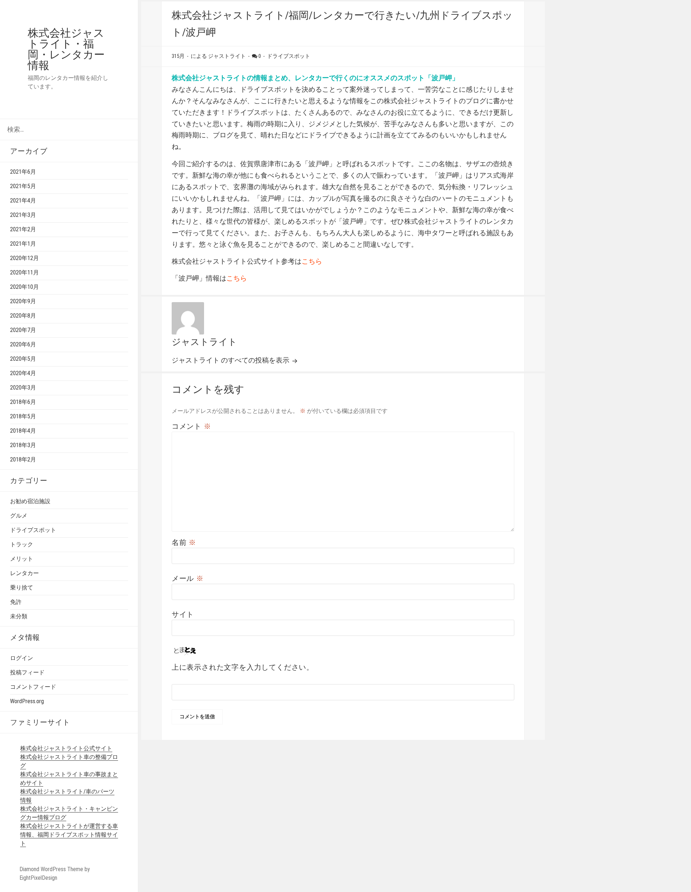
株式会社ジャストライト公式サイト (66, 748)
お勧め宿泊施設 (30, 501)
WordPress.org (27, 701)
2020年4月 (23, 373)
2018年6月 (23, 402)
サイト (183, 614)
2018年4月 (23, 430)
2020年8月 (23, 315)
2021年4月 (23, 200)
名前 (184, 542)
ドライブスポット (33, 530)
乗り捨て (21, 587)
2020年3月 (23, 387)
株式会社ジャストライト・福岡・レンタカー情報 (66, 49)
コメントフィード (33, 686)
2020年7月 (23, 330)
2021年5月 (23, 186)
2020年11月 (24, 272)
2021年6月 (23, 171)
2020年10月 (24, 286)
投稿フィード (27, 672)
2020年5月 (23, 358)
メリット (21, 558)
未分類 (18, 616)
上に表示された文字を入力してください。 (243, 667)
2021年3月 (23, 214)
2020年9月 (23, 301)
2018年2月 (23, 459)
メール (188, 578)
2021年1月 (23, 243)
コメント (191, 426)
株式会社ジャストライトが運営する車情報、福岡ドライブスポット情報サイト (69, 835)
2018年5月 (23, 416)
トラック (21, 544)
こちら (312, 261)
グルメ (18, 515)
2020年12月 (24, 258)
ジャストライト (204, 342)
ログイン (21, 658)
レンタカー (24, 573)
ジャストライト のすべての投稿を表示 (231, 360)
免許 (16, 602)
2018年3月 (23, 445)
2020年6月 (23, 344)
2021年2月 (23, 229)
